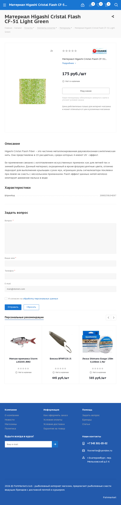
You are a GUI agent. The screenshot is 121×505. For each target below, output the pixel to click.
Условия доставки (54, 424)
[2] (66, 51)
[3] (69, 51)
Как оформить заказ (55, 415)
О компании (12, 415)
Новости (9, 419)
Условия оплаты (52, 419)
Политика (10, 428)
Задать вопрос (91, 415)
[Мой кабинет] (82, 4)
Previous (108, 318)
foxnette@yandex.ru (99, 450)
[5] (75, 51)
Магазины (11, 424)
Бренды (87, 419)
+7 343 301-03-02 (97, 443)
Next (113, 318)
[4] (72, 51)
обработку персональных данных (40, 298)
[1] (63, 51)
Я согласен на (33, 298)
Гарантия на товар (54, 428)
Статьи (86, 424)
